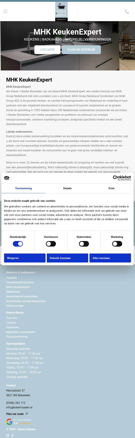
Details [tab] (67, 188)
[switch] (51, 244)
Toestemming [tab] (23, 188)
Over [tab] (111, 188)
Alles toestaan (101, 257)
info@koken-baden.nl (19, 407)
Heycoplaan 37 (15, 390)
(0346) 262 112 (15, 403)
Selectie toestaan (60, 257)
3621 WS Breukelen (18, 395)
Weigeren (13, 257)
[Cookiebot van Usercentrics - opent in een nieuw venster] (115, 178)
